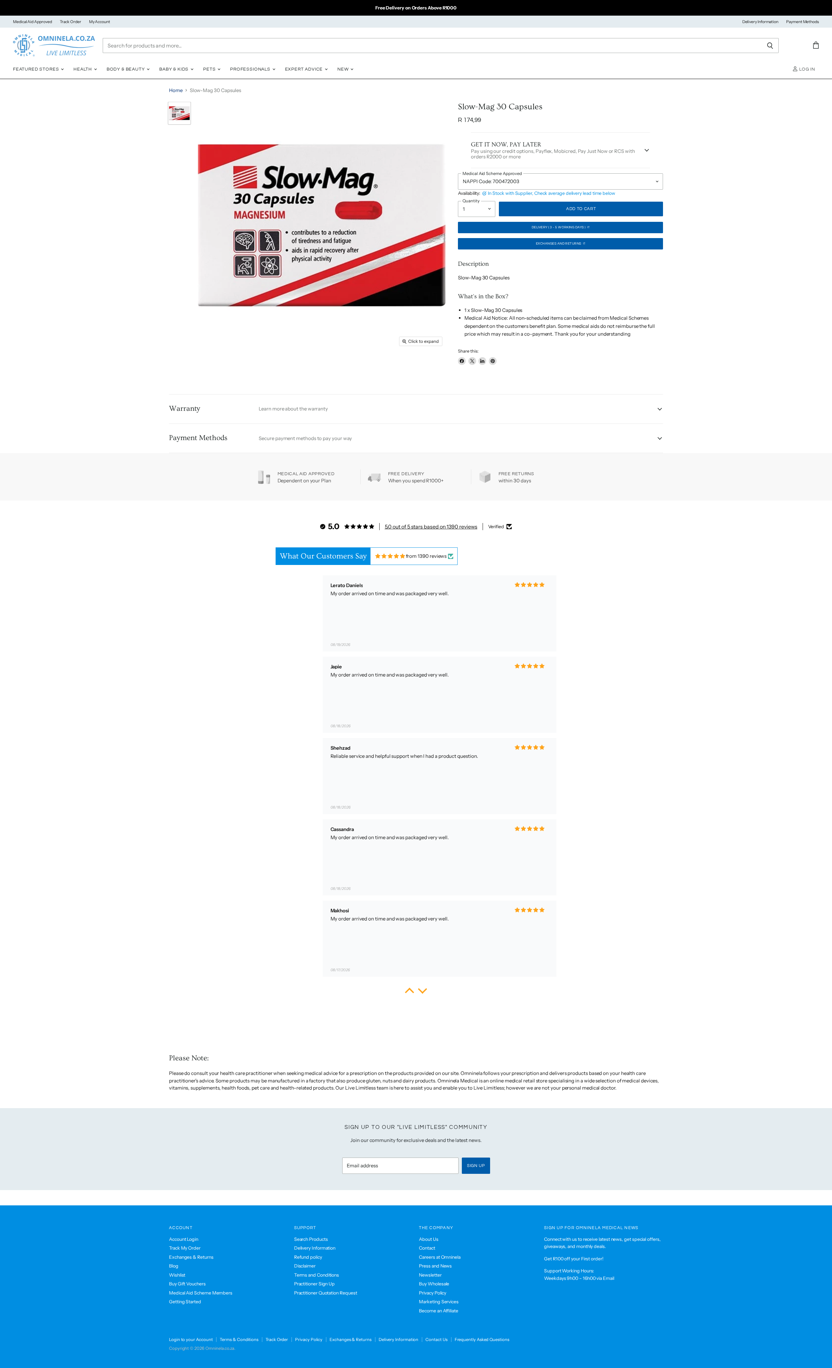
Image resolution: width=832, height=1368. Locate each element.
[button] (409, 992)
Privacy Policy (432, 1293)
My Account (99, 22)
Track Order (70, 22)
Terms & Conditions (239, 1339)
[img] (390, 556)
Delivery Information (760, 22)
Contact (427, 1248)
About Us (428, 1239)
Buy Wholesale (434, 1284)
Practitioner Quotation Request (325, 1293)
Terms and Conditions (316, 1275)
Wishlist (177, 1275)
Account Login (183, 1239)
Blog (173, 1266)
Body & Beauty (126, 69)
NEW (343, 69)
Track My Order (185, 1248)
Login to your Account (191, 1339)
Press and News (435, 1266)
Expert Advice (304, 69)
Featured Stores (36, 69)
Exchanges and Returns (559, 243)
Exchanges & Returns (191, 1257)
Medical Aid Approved (32, 22)
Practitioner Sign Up (314, 1284)
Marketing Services (439, 1302)
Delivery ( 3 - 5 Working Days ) (559, 227)
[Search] (770, 45)
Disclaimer (305, 1266)
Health (83, 69)
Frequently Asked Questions (482, 1339)
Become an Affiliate (438, 1311)
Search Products (311, 1239)
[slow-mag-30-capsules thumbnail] (179, 113)
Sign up (476, 1165)
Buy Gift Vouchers (187, 1284)
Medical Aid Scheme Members (200, 1293)
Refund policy (308, 1257)
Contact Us (436, 1339)
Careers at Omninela (440, 1257)
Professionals (251, 69)
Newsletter (430, 1275)
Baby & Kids (174, 69)
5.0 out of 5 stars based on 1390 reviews (431, 526)
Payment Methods (802, 22)
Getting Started (185, 1302)
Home (176, 90)
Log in (806, 69)
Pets (210, 69)
